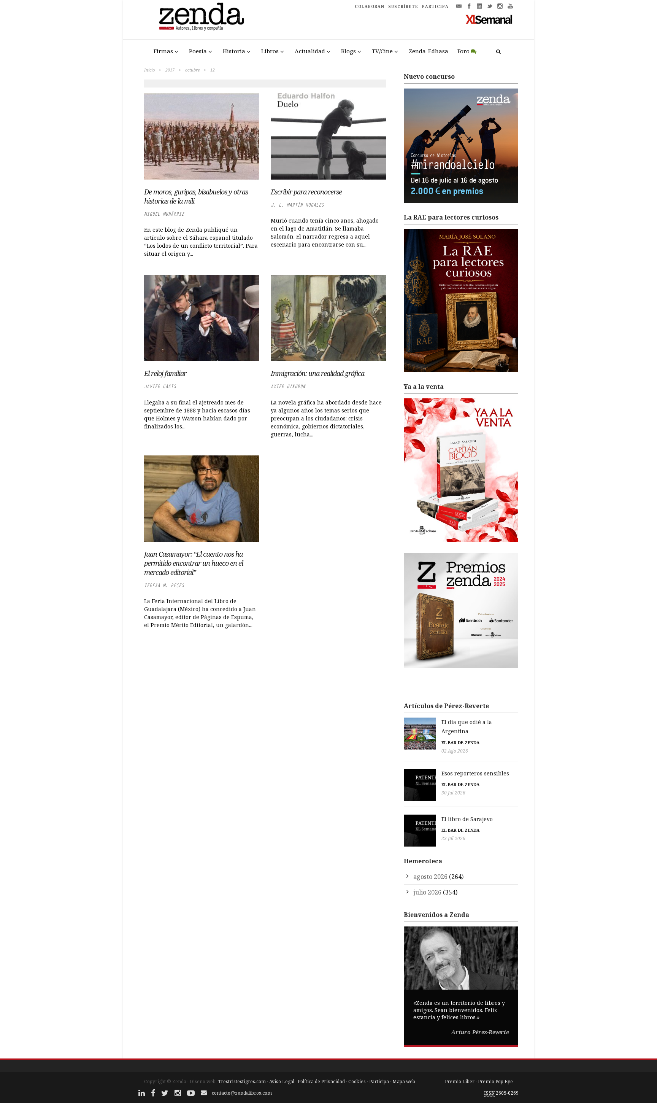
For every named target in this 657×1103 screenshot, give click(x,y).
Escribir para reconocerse (306, 191)
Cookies (357, 1081)
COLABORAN (369, 6)
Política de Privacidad (321, 1081)
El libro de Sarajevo (467, 819)
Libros (270, 51)
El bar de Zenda (460, 742)
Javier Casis (160, 386)
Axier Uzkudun (288, 386)
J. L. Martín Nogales (297, 205)
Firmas (163, 51)
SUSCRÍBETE (403, 6)
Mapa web (403, 1081)
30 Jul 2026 (453, 792)
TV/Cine (382, 51)
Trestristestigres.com (242, 1081)
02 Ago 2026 (454, 751)
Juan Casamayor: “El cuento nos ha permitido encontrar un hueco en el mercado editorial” (193, 563)
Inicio (149, 70)
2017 (170, 70)
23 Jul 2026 (453, 838)
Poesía (198, 51)
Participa (379, 1081)
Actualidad (310, 51)
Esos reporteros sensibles (475, 773)
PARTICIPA (435, 6)
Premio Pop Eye (495, 1081)
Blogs (348, 51)
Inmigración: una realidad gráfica (317, 373)
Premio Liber (459, 1081)
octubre (192, 70)
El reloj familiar (165, 373)
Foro (463, 51)
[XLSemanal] (489, 19)
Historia (234, 51)
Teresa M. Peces (164, 585)
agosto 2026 (430, 876)
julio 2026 (427, 892)
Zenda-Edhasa (428, 51)
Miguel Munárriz (164, 214)
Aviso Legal (281, 1081)
